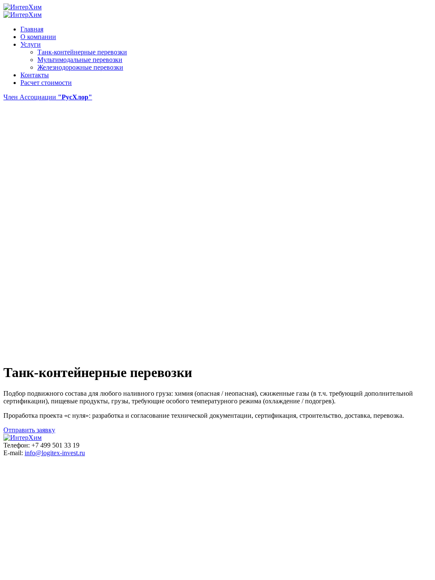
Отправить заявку (29, 430)
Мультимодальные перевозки (79, 59)
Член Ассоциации (47, 97)
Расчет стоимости (46, 82)
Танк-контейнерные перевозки (82, 52)
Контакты (34, 75)
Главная (31, 29)
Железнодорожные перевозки (80, 67)
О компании (38, 36)
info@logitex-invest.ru (55, 452)
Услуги (30, 44)
